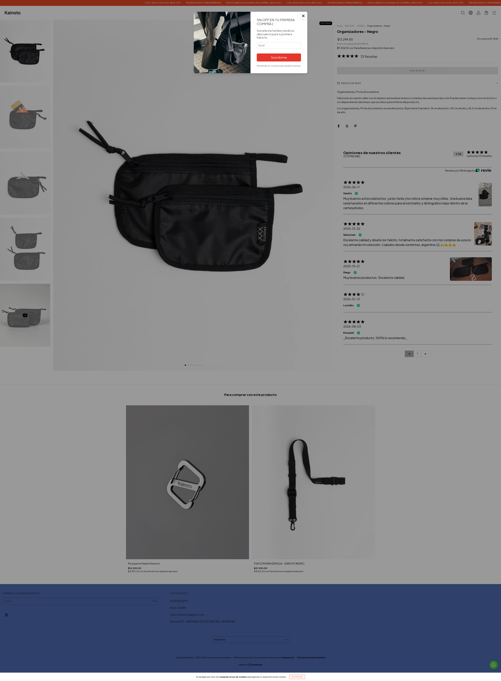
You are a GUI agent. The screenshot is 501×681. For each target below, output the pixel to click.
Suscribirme (279, 57)
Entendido (297, 677)
